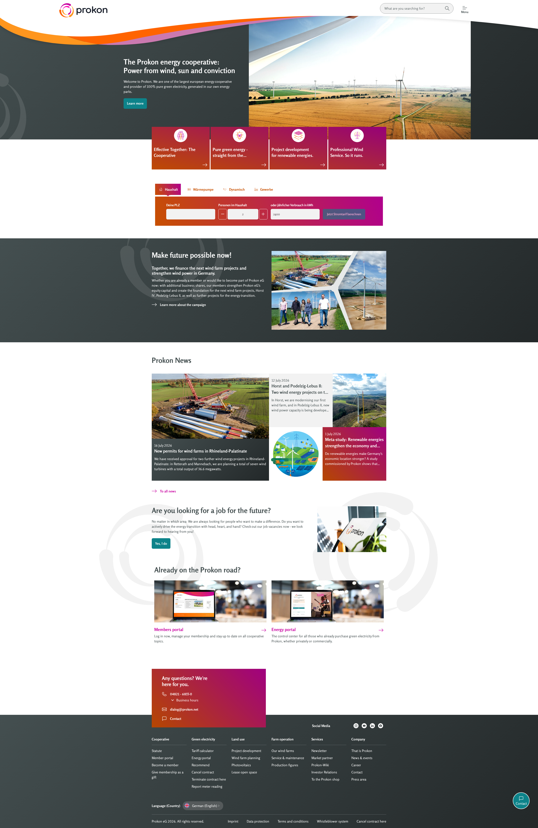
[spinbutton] (243, 214)
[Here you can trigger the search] (447, 8)
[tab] (168, 189)
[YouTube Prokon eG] (366, 725)
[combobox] (190, 214)
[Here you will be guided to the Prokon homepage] (53, 10)
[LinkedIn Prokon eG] (374, 725)
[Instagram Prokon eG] (357, 725)
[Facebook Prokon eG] (382, 725)
